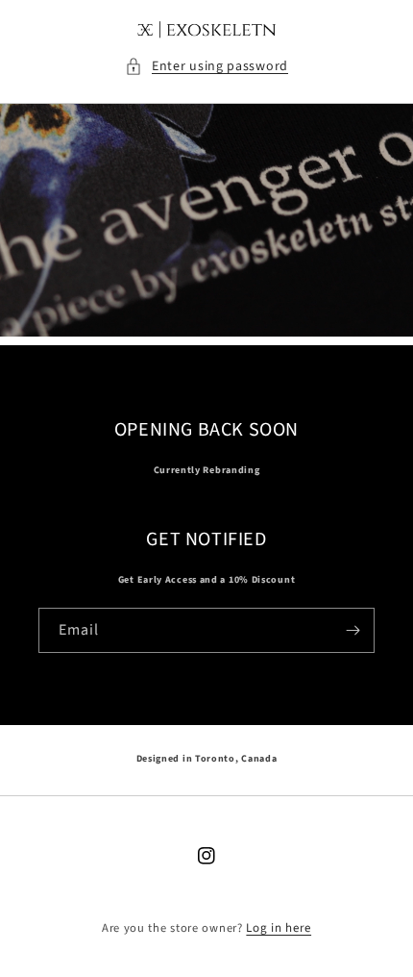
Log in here (278, 928)
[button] (206, 67)
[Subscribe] (352, 630)
